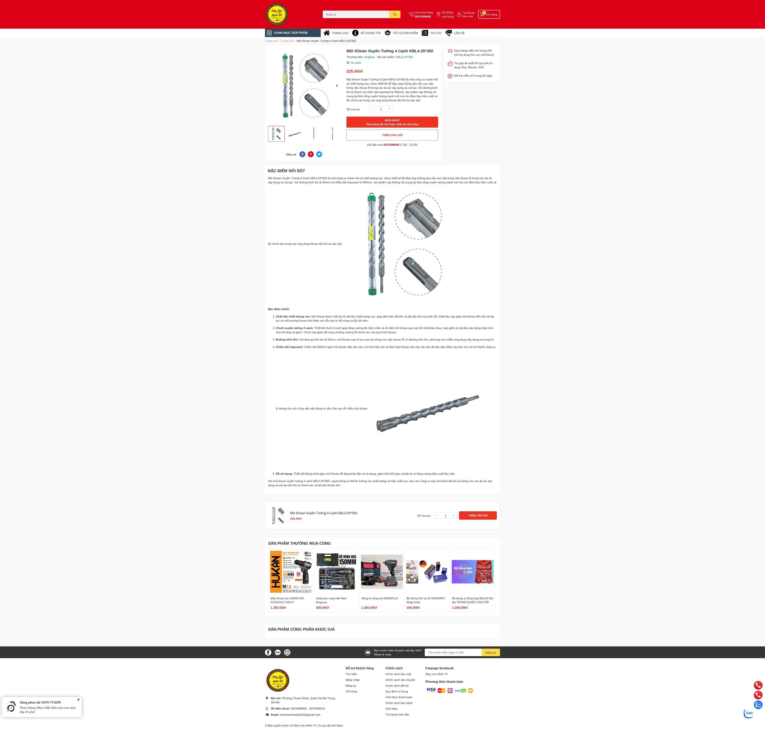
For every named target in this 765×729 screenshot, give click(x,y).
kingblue (370, 57)
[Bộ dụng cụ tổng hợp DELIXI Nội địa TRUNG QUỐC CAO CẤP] (473, 572)
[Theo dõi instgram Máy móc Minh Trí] (287, 652)
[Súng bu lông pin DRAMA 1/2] (382, 572)
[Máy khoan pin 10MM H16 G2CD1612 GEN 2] (291, 572)
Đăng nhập (467, 16)
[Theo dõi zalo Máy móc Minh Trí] (278, 652)
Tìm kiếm (351, 674)
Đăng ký (491, 652)
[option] (304, 85)
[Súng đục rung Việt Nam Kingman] (337, 572)
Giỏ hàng (351, 691)
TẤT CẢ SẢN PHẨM (405, 33)
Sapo (339, 725)
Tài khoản (468, 12)
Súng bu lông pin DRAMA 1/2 (379, 598)
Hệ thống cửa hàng (448, 14)
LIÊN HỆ (459, 33)
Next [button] (336, 85)
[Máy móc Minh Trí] (289, 14)
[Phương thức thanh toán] (449, 690)
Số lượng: (353, 109)
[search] (394, 14)
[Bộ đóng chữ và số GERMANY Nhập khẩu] (427, 572)
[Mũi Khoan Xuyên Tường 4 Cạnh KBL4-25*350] (304, 85)
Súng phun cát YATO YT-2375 (40, 702)
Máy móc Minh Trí (436, 674)
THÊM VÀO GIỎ (392, 135)
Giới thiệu (391, 708)
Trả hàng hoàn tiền (397, 714)
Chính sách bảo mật (398, 674)
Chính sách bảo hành (399, 703)
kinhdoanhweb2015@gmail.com (300, 714)
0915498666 (423, 16)
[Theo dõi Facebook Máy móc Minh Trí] (268, 652)
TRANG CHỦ (340, 33)
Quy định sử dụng (396, 691)
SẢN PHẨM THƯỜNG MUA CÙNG (299, 543)
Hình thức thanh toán (398, 697)
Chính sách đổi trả (397, 685)
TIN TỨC (436, 33)
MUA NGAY (392, 122)
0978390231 (317, 708)
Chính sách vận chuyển (400, 679)
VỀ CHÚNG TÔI (371, 33)
